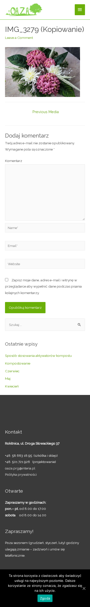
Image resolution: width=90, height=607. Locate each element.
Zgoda (45, 598)
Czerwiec (12, 371)
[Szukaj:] (45, 325)
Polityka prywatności (21, 474)
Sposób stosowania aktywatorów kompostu (38, 356)
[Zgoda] (83, 588)
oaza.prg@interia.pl (20, 468)
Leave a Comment (19, 38)
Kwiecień (12, 386)
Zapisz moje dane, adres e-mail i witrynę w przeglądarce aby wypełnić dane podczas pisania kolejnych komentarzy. (43, 286)
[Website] (45, 265)
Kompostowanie (17, 363)
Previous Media (45, 112)
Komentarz (13, 161)
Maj (7, 378)
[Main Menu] (80, 9)
